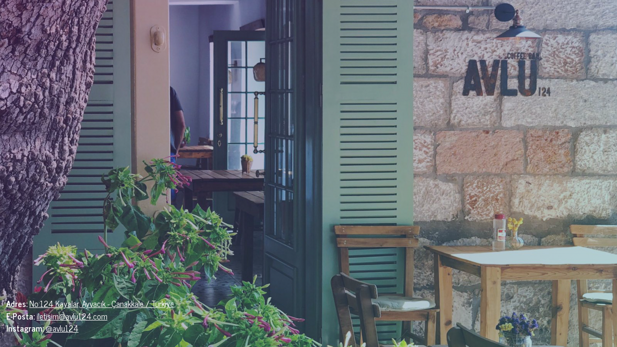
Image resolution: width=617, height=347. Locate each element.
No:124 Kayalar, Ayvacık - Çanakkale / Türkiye (101, 303)
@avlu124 (62, 328)
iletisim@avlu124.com (72, 316)
